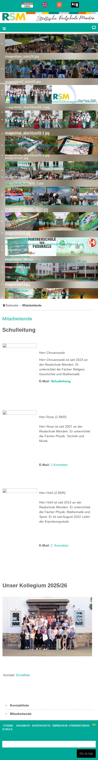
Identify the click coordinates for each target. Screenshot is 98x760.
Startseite (11, 305)
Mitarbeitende (17, 318)
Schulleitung (61, 381)
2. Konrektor (60, 545)
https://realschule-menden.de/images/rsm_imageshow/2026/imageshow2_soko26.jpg (51, 123)
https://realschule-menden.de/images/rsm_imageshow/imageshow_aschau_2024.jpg (51, 222)
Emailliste (23, 675)
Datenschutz (41, 725)
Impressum (59, 725)
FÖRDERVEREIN (79, 725)
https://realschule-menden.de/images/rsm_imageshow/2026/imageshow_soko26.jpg (51, 101)
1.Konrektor (59, 465)
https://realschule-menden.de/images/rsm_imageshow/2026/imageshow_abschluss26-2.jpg (51, 166)
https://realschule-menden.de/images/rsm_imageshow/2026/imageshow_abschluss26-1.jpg (51, 145)
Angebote (23, 725)
